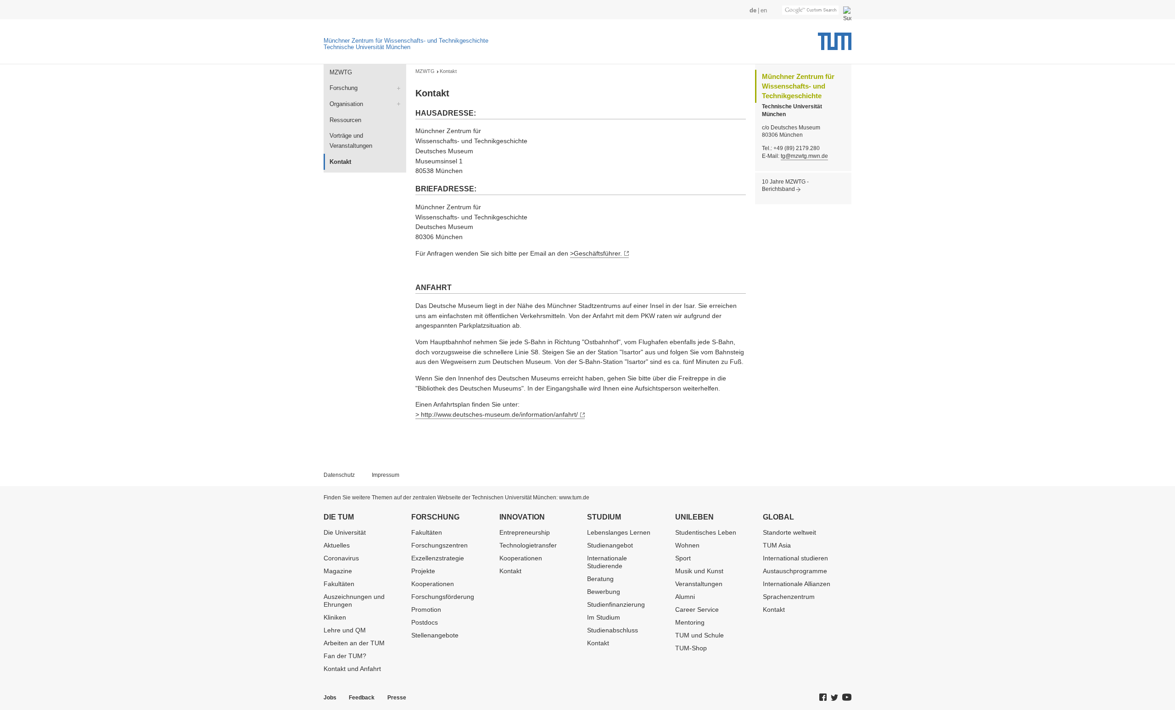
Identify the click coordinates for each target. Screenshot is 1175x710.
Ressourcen (345, 120)
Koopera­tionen (520, 558)
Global (778, 517)
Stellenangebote (435, 635)
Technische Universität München (367, 47)
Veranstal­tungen (698, 583)
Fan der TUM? (345, 656)
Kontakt (510, 571)
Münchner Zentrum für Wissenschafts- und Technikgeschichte (406, 40)
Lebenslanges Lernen (618, 532)
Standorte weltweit (789, 532)
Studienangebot (610, 545)
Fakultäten (339, 583)
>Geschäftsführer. (596, 253)
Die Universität (345, 532)
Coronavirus (341, 558)
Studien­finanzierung (616, 604)
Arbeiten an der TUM (354, 643)
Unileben (694, 517)
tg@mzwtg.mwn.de (804, 156)
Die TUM (339, 517)
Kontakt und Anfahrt (352, 668)
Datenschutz (339, 475)
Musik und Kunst (699, 571)
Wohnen (687, 545)
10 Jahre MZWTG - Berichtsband (785, 186)
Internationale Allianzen (796, 583)
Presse (396, 697)
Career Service (697, 609)
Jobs (330, 697)
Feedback (362, 697)
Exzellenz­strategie (437, 558)
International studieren (795, 558)
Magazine (338, 571)
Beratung (600, 578)
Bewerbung (603, 591)
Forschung (344, 87)
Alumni (685, 596)
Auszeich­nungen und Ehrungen (354, 600)
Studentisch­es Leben (705, 532)
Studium (604, 517)
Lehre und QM (345, 630)
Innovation (522, 517)
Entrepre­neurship (524, 532)
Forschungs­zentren (439, 545)
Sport (683, 558)
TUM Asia (777, 545)
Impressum (385, 475)
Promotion (426, 609)
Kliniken (335, 617)
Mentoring (690, 622)
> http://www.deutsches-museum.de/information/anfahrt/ (496, 414)
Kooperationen (432, 583)
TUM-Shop (691, 648)
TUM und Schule (699, 635)
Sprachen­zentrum (789, 596)
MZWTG (341, 72)
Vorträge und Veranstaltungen (351, 140)
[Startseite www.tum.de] (834, 44)
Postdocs (424, 622)
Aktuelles (337, 545)
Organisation (346, 104)
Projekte (423, 571)
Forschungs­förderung (442, 596)
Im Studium (603, 617)
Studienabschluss (612, 630)
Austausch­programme (795, 571)
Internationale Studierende (607, 562)
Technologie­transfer (528, 545)
